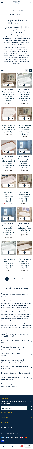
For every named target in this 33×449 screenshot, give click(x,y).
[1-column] (26, 70)
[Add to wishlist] (4, 85)
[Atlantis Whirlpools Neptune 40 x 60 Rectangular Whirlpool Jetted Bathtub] (8, 214)
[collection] (12, 446)
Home (12, 10)
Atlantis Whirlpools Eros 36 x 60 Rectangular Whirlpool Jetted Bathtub (8, 263)
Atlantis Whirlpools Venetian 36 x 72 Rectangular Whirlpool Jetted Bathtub (8, 96)
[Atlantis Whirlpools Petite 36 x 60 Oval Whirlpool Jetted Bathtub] (24, 214)
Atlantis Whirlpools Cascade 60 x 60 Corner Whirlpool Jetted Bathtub (8, 129)
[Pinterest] (1, 427)
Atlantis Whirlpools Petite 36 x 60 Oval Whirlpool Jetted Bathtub (24, 229)
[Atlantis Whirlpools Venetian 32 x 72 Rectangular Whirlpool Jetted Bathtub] (24, 248)
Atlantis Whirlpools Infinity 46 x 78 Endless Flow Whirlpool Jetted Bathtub (8, 196)
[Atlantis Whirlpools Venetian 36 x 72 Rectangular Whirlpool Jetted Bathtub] (8, 80)
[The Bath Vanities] (16, 2)
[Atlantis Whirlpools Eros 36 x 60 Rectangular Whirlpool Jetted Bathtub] (8, 248)
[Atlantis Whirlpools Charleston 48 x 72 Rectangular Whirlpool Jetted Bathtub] (8, 147)
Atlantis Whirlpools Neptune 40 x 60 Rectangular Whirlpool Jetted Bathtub (8, 230)
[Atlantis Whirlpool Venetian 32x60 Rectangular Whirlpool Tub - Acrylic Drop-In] (24, 114)
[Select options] (7, 85)
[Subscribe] (29, 408)
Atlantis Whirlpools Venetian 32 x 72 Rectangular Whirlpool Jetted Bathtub (24, 263)
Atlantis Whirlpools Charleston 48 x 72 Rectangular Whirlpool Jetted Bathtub (8, 163)
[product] (4, 447)
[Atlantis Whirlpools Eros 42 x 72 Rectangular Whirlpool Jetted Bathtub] (24, 80)
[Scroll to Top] (29, 440)
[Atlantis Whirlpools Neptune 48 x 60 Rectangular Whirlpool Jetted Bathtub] (24, 147)
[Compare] (12, 85)
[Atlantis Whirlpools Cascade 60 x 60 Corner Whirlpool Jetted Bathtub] (8, 114)
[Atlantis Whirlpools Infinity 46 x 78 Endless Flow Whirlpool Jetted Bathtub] (8, 181)
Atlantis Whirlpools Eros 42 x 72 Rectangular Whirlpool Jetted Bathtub (24, 96)
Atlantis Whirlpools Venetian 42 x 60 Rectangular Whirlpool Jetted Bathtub (24, 196)
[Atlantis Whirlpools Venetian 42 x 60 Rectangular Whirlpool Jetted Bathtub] (24, 181)
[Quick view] (10, 85)
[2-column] (30, 70)
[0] (30, 2)
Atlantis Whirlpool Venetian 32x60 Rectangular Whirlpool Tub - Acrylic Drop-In (24, 130)
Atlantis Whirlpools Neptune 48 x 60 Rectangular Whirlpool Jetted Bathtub (24, 163)
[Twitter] (11, 427)
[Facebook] (5, 427)
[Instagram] (8, 427)
